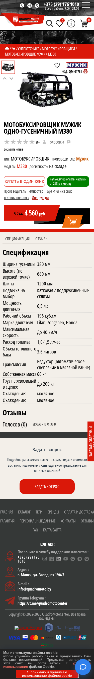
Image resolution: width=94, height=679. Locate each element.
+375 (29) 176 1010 (61, 4)
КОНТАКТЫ (68, 521)
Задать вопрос (47, 486)
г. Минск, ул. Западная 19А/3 (41, 575)
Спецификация (17, 239)
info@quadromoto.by (34, 589)
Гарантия (7, 521)
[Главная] (7, 49)
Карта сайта (52, 530)
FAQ (35, 530)
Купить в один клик (24, 181)
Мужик (82, 158)
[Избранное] (59, 23)
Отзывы (41, 239)
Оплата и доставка (79, 512)
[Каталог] (14, 49)
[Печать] (85, 71)
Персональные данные (37, 521)
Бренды (53, 512)
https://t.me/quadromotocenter (42, 603)
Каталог (24, 512)
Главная (6, 512)
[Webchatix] (83, 667)
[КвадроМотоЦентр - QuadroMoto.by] (22, 20)
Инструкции (40, 198)
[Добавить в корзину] (72, 221)
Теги (39, 512)
